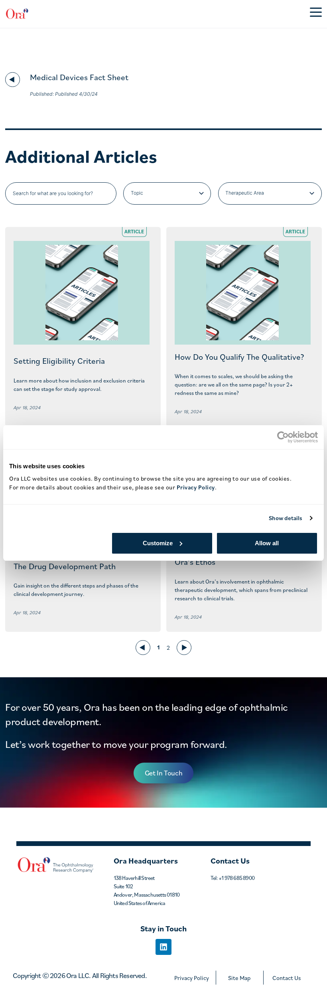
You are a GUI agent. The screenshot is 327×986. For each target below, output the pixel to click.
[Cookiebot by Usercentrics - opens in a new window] (283, 437)
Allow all (267, 543)
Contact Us (286, 978)
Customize (158, 543)
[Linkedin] (163, 947)
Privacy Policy (191, 978)
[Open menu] (316, 14)
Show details (285, 518)
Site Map (239, 978)
